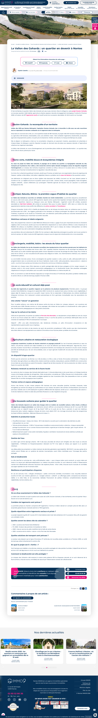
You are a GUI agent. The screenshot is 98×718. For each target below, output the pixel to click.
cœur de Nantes (66, 175)
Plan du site (86, 690)
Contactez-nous (71, 2)
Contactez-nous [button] (82, 708)
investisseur (61, 206)
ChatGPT (29, 63)
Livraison (73, 12)
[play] (42, 51)
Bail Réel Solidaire (26, 204)
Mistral (69, 63)
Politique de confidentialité (85, 683)
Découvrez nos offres (78, 577)
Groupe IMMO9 (85, 680)
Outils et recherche (92, 8)
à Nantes (17, 8)
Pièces (62, 12)
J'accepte (88, 716)
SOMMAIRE (20, 78)
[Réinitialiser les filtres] (94, 12)
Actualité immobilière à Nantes (22, 44)
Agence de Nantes (69, 8)
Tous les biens (31, 12)
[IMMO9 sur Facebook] (9, 699)
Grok (56, 63)
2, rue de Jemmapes (56, 2)
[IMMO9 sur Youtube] (19, 699)
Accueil (12, 44)
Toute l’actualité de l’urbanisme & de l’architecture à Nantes (43, 44)
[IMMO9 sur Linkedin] (25, 699)
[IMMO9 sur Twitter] (14, 699)
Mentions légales (85, 687)
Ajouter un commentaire (23, 598)
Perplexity (44, 63)
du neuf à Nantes (80, 8)
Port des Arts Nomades (48, 315)
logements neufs (31, 115)
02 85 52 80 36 (80, 573)
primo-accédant (50, 206)
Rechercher (87, 12)
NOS (95, 26)
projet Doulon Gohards (79, 111)
